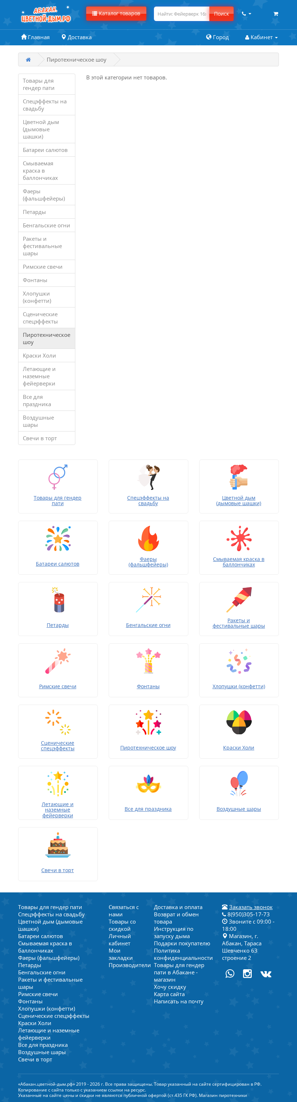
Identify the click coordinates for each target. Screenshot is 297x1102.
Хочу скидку (170, 986)
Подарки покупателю (182, 943)
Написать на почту (179, 1001)
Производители (130, 965)
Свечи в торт (40, 438)
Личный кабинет (120, 939)
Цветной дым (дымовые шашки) (41, 129)
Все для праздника (37, 400)
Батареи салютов (45, 149)
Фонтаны (35, 280)
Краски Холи (39, 355)
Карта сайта (169, 994)
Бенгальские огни (46, 225)
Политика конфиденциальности (183, 954)
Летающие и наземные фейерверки (39, 376)
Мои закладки (121, 954)
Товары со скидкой (122, 925)
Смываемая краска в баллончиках (40, 170)
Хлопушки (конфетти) (37, 297)
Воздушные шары (38, 421)
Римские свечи (43, 266)
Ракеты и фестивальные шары (42, 246)
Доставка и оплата (178, 907)
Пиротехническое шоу (46, 338)
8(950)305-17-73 (248, 914)
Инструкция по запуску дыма (173, 932)
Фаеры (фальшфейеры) (44, 194)
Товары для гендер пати (39, 84)
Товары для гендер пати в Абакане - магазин (179, 972)
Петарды (34, 211)
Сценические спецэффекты (40, 317)
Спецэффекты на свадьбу (45, 105)
